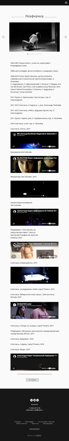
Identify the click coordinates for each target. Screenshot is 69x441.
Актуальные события (46, 422)
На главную (32, 380)
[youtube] (34, 400)
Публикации (48, 423)
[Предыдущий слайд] (3, 37)
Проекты (35, 423)
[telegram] (37, 400)
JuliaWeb (38, 435)
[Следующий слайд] (65, 37)
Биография (29, 422)
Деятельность (21, 423)
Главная (18, 422)
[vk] (31, 400)
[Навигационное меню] (66, 3)
